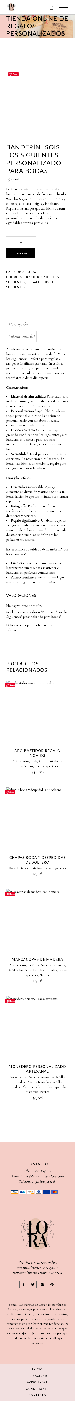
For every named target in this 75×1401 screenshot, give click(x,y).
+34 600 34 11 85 (45, 1181)
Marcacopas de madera (37, 959)
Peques (44, 1092)
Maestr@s (32, 1092)
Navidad (45, 975)
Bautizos (33, 965)
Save (15, 74)
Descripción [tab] (18, 324)
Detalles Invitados (29, 868)
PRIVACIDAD (37, 1376)
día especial (41, 378)
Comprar (20, 253)
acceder (21, 625)
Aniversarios (20, 761)
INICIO (37, 1369)
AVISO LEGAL (37, 1382)
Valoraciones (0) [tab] (21, 336)
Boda (31, 272)
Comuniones (57, 965)
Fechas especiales (46, 766)
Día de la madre (31, 1087)
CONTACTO (37, 1395)
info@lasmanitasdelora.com (43, 1176)
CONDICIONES (37, 1389)
